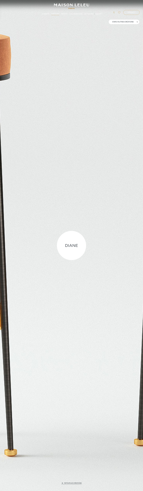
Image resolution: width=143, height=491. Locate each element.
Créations (55, 14)
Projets (64, 14)
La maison (45, 14)
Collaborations (75, 14)
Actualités (88, 14)
